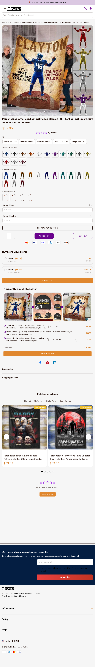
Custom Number (9, 216)
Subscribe (65, 577)
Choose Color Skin (9, 191)
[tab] (44, 112)
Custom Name (8, 205)
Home (4, 22)
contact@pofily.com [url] (17, 596)
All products (14, 22)
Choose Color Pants (10, 169)
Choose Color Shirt (9, 148)
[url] (25, 647)
